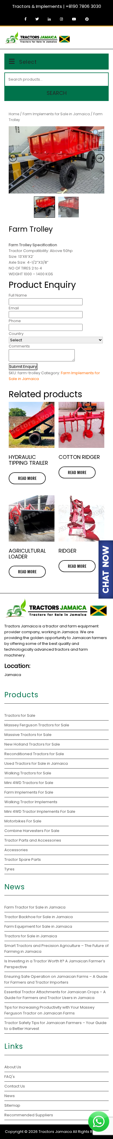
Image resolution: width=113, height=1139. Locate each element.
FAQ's (9, 1076)
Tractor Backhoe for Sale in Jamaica (38, 917)
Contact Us (14, 1086)
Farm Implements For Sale (28, 792)
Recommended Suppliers (28, 1115)
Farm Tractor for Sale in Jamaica (34, 907)
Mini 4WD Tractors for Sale (28, 782)
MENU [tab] (99, 37)
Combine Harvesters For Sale (31, 830)
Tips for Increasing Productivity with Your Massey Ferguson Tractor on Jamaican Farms (49, 1010)
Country (16, 333)
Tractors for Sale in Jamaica (30, 936)
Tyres (9, 869)
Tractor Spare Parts (22, 859)
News (9, 1096)
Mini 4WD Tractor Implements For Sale (39, 811)
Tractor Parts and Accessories (32, 840)
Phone (15, 321)
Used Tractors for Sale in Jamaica (36, 763)
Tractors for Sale (19, 715)
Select (28, 61)
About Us (12, 1067)
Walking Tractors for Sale (27, 773)
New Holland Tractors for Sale (32, 744)
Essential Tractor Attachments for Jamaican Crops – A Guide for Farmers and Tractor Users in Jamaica (55, 994)
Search (57, 93)
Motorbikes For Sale (22, 821)
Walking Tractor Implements (30, 802)
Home (14, 113)
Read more (27, 478)
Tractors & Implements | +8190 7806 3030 (56, 6)
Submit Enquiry (23, 366)
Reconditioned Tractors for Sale (34, 754)
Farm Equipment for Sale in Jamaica (38, 926)
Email (14, 308)
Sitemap (12, 1105)
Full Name (18, 295)
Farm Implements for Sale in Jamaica (56, 113)
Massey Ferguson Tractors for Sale (36, 725)
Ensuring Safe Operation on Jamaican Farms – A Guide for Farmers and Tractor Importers (55, 979)
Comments (19, 346)
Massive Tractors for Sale (28, 734)
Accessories (16, 850)
